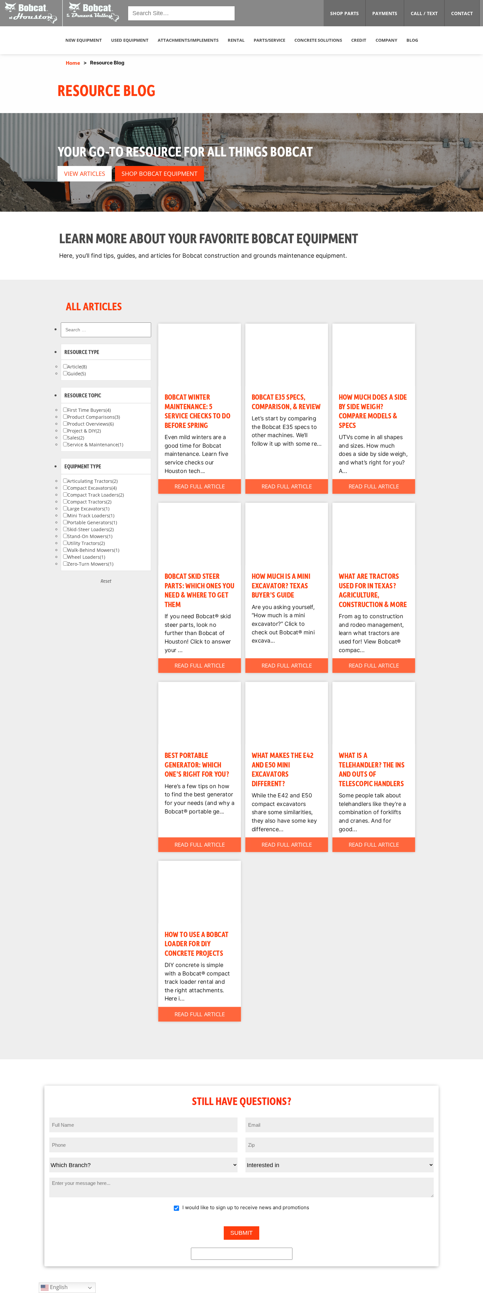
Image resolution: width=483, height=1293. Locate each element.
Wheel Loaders (86, 557)
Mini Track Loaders (90, 515)
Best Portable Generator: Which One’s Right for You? (197, 764)
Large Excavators (88, 508)
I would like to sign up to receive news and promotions (245, 1207)
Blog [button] (412, 40)
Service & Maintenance (95, 444)
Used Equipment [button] (130, 40)
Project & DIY (84, 431)
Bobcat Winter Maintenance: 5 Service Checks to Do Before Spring (197, 411)
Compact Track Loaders (95, 495)
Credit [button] (358, 40)
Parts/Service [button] (269, 40)
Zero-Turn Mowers (90, 564)
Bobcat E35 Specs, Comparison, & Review (286, 401)
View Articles (84, 173)
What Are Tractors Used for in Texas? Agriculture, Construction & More (373, 590)
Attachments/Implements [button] (188, 40)
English (58, 1287)
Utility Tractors (86, 543)
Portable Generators (92, 522)
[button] (63, 12)
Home (73, 62)
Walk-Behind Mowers (93, 550)
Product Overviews (90, 424)
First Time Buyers (89, 410)
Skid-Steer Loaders (90, 529)
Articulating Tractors (92, 481)
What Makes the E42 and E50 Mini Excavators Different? (283, 769)
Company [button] (386, 40)
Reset (106, 581)
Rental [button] (236, 40)
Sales (75, 438)
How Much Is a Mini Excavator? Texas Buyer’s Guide (281, 585)
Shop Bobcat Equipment (159, 173)
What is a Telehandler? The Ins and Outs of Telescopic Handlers (371, 769)
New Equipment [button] (83, 40)
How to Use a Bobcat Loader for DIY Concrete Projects (197, 943)
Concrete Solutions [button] (318, 40)
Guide (76, 373)
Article (77, 367)
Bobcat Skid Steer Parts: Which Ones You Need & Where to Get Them (200, 590)
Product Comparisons (93, 417)
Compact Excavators (92, 488)
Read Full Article (199, 486)
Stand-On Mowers (89, 536)
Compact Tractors (89, 502)
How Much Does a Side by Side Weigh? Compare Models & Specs (373, 411)
